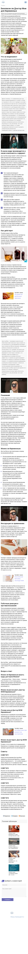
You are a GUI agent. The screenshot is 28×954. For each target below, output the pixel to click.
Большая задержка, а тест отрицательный (13, 848)
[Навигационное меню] (26, 2)
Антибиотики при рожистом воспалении (21, 732)
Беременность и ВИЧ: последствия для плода (14, 835)
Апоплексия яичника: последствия (19, 578)
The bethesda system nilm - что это (13, 874)
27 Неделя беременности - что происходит (13, 861)
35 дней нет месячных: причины (19, 296)
